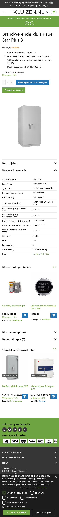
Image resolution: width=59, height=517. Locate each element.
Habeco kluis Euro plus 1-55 (42, 388)
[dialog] (29, 495)
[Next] (56, 273)
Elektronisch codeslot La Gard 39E (43, 307)
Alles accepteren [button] (16, 512)
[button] (29, 506)
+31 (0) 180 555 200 (19, 5)
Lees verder (42, 487)
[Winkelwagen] (54, 12)
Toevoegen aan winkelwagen (32, 82)
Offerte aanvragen (14, 90)
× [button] (55, 477)
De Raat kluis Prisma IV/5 (15, 386)
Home (10, 18)
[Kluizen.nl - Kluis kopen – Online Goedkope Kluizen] (29, 12)
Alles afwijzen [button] (44, 512)
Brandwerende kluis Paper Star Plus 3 (34, 18)
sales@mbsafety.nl (39, 5)
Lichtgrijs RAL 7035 (41, 253)
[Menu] (3, 12)
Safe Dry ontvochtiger (13, 305)
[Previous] (2, 273)
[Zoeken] (47, 12)
